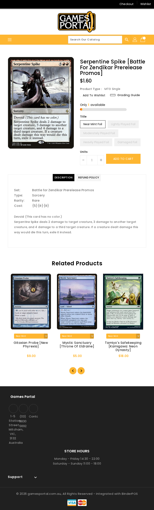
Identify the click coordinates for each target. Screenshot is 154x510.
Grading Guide (128, 95)
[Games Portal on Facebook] (6, 4)
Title (83, 117)
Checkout (127, 4)
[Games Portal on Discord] (22, 4)
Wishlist (145, 4)
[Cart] (143, 40)
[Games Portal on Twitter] (14, 4)
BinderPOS (130, 494)
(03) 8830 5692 (22, 421)
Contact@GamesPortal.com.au (33, 416)
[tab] (63, 177)
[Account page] (135, 40)
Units (84, 151)
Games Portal (22, 396)
